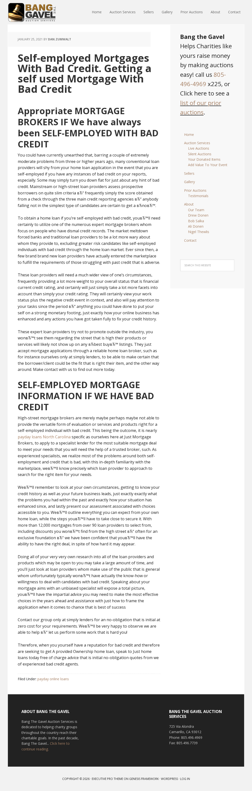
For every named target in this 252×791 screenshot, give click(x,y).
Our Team (196, 209)
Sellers (189, 173)
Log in (185, 779)
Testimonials (198, 195)
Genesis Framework (144, 779)
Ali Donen (196, 226)
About (189, 204)
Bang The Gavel (40, 12)
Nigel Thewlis (198, 231)
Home (189, 134)
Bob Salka (196, 221)
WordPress (169, 779)
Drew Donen (198, 215)
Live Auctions (198, 148)
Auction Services (197, 143)
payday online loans (53, 679)
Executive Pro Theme (107, 779)
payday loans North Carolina (44, 437)
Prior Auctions (195, 190)
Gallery (189, 181)
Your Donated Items (204, 159)
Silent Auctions (199, 154)
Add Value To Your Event (207, 164)
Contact (190, 240)
